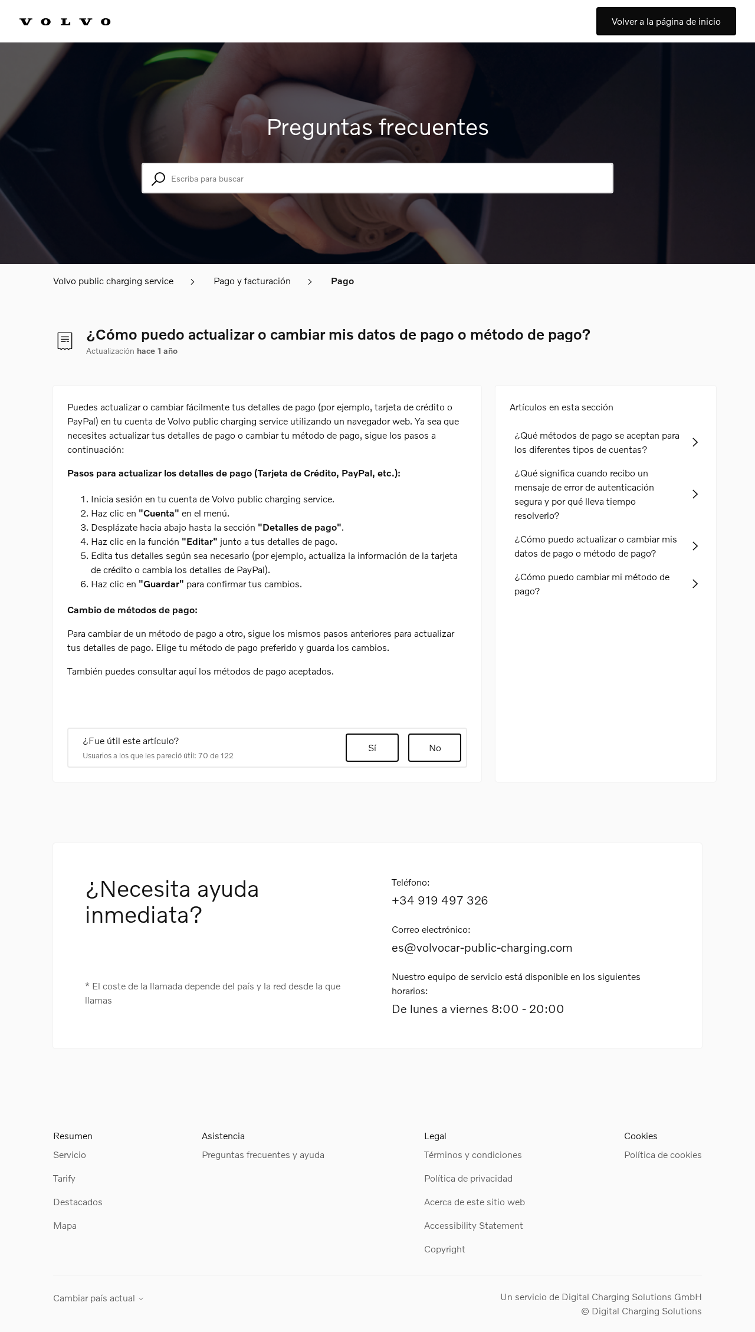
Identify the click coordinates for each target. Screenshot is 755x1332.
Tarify (64, 1177)
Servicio (69, 1154)
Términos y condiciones (473, 1154)
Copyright (444, 1248)
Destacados (78, 1201)
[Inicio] (78, 21)
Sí (372, 747)
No (435, 747)
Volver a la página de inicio (666, 21)
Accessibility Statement (473, 1225)
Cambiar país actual (95, 1297)
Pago (342, 280)
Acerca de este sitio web (474, 1201)
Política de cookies (663, 1154)
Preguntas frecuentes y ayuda (263, 1154)
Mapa (65, 1225)
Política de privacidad (468, 1177)
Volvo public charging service (113, 280)
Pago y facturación (252, 280)
